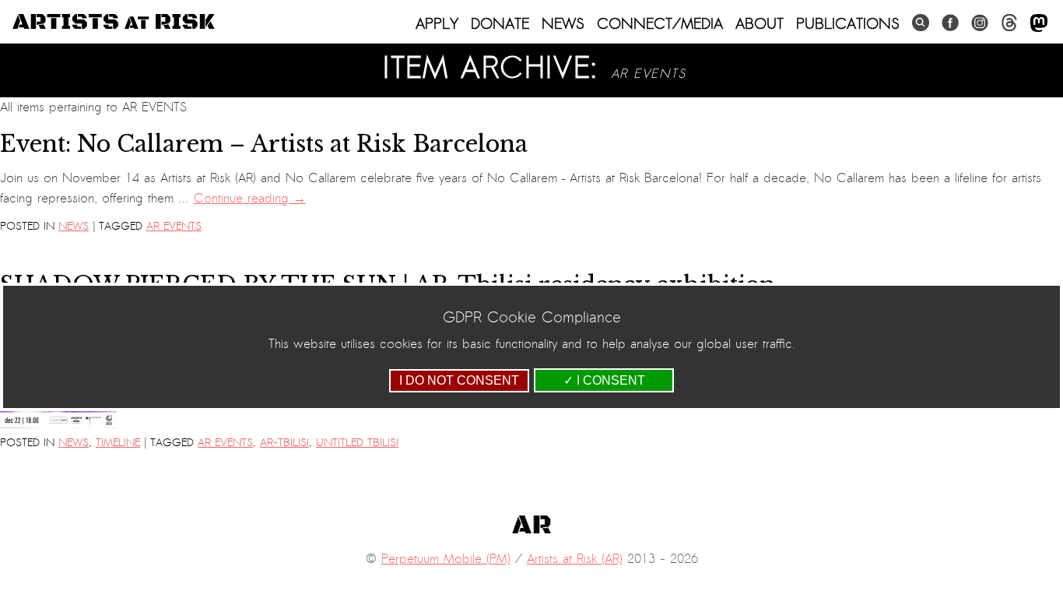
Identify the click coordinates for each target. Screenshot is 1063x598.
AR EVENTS (174, 226)
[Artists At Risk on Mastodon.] (1039, 23)
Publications (848, 23)
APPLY (437, 23)
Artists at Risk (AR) (575, 559)
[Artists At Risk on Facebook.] (950, 23)
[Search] (920, 23)
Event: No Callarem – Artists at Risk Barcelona (264, 144)
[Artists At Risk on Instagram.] (979, 23)
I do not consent (459, 380)
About (759, 23)
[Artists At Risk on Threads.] (1009, 23)
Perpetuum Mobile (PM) (445, 559)
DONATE (500, 23)
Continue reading (250, 198)
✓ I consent (604, 380)
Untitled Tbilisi (357, 442)
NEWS (563, 23)
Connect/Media (660, 23)
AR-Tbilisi (284, 442)
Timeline (118, 442)
